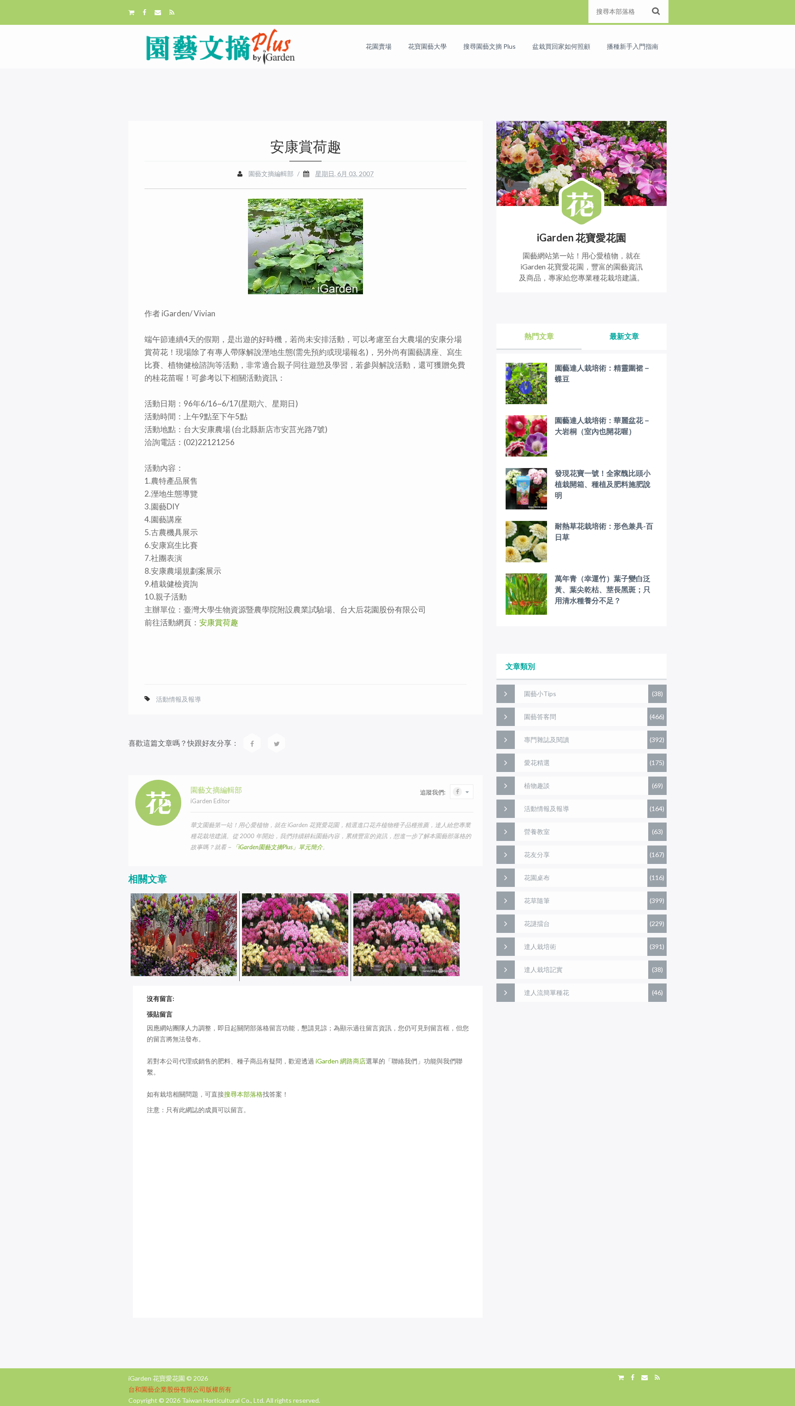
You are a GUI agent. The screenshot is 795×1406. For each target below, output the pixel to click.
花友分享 (537, 854)
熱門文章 (539, 335)
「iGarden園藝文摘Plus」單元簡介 (277, 847)
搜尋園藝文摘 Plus (489, 46)
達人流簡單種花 (546, 992)
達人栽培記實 (543, 969)
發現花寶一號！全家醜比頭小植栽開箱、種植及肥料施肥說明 (603, 484)
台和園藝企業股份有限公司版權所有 (179, 1389)
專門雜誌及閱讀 (546, 739)
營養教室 (537, 831)
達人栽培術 (540, 946)
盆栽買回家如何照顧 (561, 46)
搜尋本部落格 (243, 1094)
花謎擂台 (537, 923)
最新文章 (624, 335)
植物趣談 (537, 785)
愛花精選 (537, 762)
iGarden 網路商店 (341, 1061)
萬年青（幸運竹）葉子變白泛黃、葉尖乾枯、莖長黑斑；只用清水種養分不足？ (603, 589)
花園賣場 (379, 46)
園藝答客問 (540, 716)
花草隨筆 (537, 900)
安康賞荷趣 (218, 622)
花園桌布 (537, 877)
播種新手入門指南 (632, 46)
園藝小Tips (540, 693)
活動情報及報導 (178, 699)
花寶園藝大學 (427, 46)
